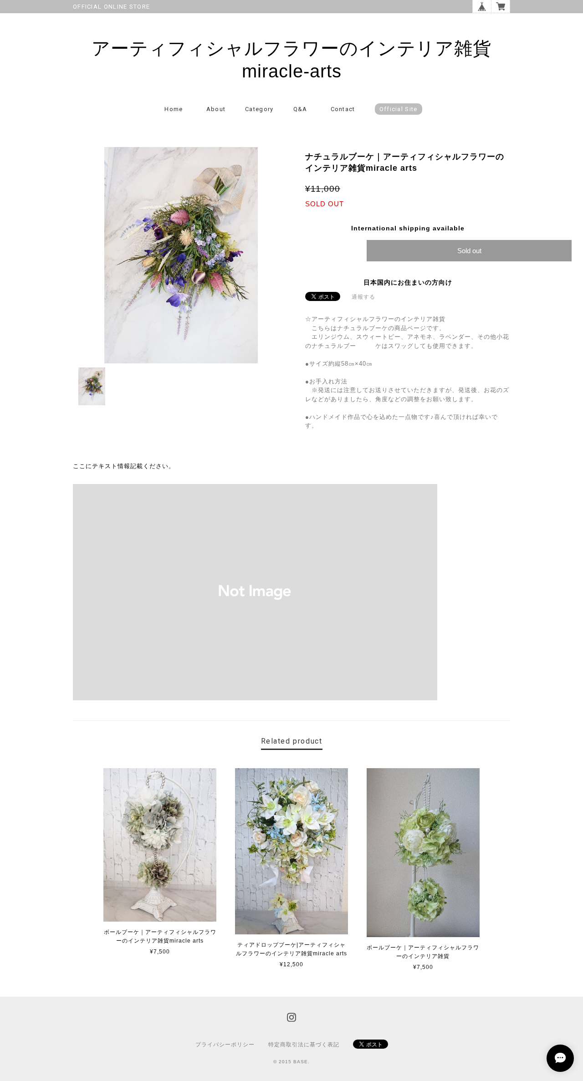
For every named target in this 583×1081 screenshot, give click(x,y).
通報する (363, 297)
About (216, 109)
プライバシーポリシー (225, 1044)
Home (173, 109)
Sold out (469, 251)
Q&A (300, 109)
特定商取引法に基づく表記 (303, 1044)
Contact (343, 109)
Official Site (398, 109)
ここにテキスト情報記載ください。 (124, 466)
